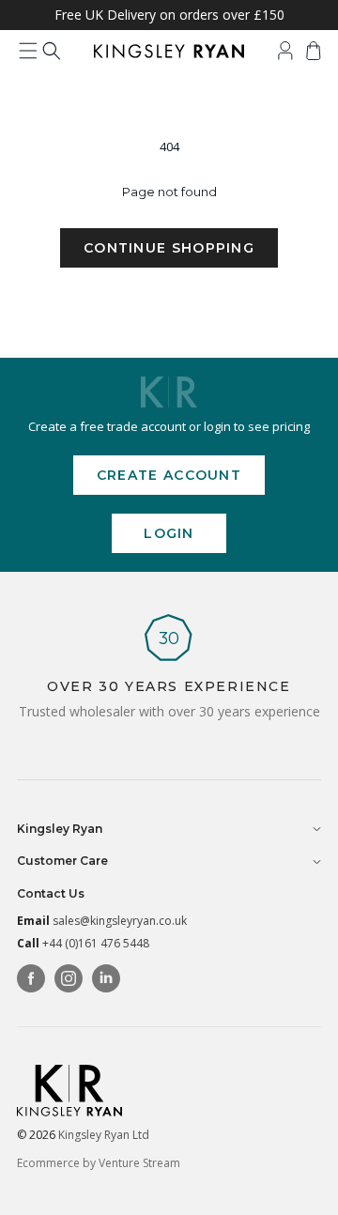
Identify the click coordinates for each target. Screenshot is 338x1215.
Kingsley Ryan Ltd (103, 1135)
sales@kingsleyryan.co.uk (120, 921)
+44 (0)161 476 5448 (95, 943)
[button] (28, 50)
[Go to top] (310, 1187)
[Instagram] (68, 978)
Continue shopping (169, 247)
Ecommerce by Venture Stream (98, 1163)
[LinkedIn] (106, 978)
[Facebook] (31, 978)
